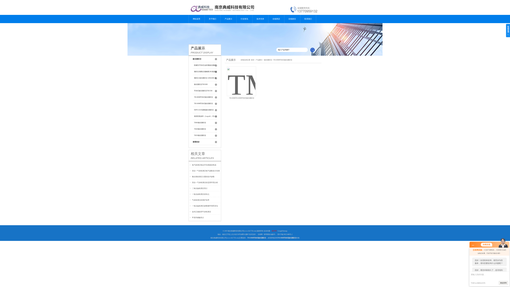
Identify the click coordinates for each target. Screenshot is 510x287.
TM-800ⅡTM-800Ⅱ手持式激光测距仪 (241, 98)
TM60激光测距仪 (200, 123)
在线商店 (276, 19)
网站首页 (196, 19)
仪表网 (260, 234)
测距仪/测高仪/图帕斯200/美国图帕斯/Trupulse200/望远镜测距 (205, 73)
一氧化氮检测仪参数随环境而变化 (205, 206)
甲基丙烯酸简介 (198, 218)
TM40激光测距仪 (200, 129)
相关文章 (198, 154)
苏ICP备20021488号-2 (284, 234)
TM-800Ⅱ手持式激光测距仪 (203, 97)
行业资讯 (244, 19)
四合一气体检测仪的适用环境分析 (205, 182)
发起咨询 (503, 283)
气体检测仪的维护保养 (200, 200)
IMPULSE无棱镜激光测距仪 (204, 110)
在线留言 (292, 19)
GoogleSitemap (282, 231)
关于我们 (212, 19)
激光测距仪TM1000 (201, 84)
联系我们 (308, 19)
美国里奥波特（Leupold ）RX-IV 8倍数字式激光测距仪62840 (205, 117)
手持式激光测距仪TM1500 (203, 91)
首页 (252, 60)
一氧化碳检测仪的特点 (200, 194)
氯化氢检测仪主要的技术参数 (203, 177)
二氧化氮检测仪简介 (200, 188)
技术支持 (260, 19)
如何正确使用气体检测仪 (201, 212)
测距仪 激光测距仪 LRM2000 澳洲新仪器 (205, 79)
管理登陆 (267, 234)
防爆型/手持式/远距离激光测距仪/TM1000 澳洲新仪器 (205, 66)
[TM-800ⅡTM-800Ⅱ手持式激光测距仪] (241, 78)
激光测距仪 (268, 60)
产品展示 (228, 19)
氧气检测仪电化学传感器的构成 (204, 165)
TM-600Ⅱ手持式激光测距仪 (203, 103)
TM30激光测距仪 (200, 135)
